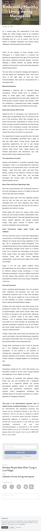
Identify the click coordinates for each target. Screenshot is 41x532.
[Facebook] (4, 486)
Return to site (9, 1)
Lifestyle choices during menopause (18, 476)
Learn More (22, 524)
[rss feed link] (31, 486)
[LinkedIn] (18, 486)
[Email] (26, 486)
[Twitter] (11, 486)
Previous (5, 465)
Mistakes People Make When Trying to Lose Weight (19, 469)
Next (3, 474)
